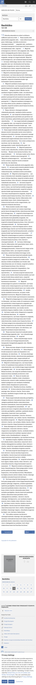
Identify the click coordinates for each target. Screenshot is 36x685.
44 (14, 369)
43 (3, 362)
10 (11, 114)
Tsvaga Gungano (6, 624)
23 (33, 195)
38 (4, 332)
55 (10, 466)
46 (9, 389)
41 (22, 349)
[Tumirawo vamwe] (29, 6)
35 (3, 312)
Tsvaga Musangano (7, 621)
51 (3, 426)
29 (4, 255)
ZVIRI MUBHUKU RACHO (8, 582)
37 (33, 321)
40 (4, 347)
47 (4, 398)
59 (4, 514)
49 (26, 406)
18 (4, 165)
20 (11, 173)
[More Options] (33, 6)
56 (4, 479)
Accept (4, 681)
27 (31, 233)
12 (3, 130)
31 (11, 272)
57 (28, 488)
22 (31, 191)
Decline (11, 681)
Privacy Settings (27, 677)
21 (18, 182)
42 (19, 354)
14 (21, 143)
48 (32, 400)
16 (14, 154)
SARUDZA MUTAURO (7, 10)
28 (15, 242)
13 (2, 35)
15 (18, 147)
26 (15, 224)
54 (19, 459)
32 (19, 281)
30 (29, 257)
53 (4, 450)
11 (13, 121)
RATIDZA (5, 15)
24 (4, 206)
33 (24, 290)
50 (17, 420)
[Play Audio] (26, 6)
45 (14, 376)
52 (4, 439)
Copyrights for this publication (8, 540)
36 (18, 314)
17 (29, 156)
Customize (19, 681)
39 (17, 336)
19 (8, 167)
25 (15, 213)
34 (4, 299)
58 (3, 503)
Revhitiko (4, 6)
